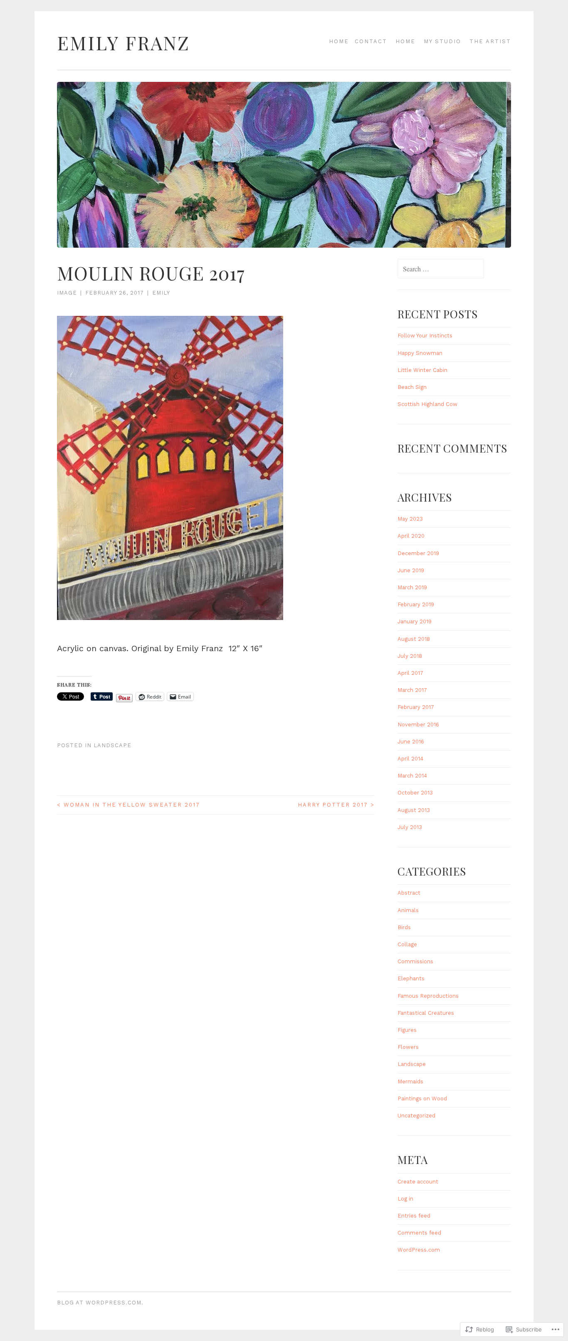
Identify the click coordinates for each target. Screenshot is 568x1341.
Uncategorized (416, 1115)
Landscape (112, 745)
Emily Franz (123, 42)
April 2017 (410, 673)
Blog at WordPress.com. (100, 1302)
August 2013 (414, 810)
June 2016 (411, 741)
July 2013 (410, 827)
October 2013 (415, 793)
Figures (407, 1030)
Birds (404, 927)
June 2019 (411, 570)
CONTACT (371, 41)
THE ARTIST (490, 41)
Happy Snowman (420, 353)
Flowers (408, 1047)
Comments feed (419, 1233)
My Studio (442, 41)
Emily (161, 293)
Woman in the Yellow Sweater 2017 (128, 805)
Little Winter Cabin (422, 370)
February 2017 (416, 707)
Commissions (415, 961)
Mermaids (410, 1081)
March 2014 (412, 776)
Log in (405, 1199)
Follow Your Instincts (425, 335)
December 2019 (418, 553)
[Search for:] (441, 269)
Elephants (411, 978)
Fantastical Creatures (426, 1013)
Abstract (409, 893)
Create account (418, 1182)
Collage (407, 944)
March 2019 (412, 587)
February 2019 (416, 604)
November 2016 (418, 724)
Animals (408, 910)
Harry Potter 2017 (336, 805)
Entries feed (414, 1216)
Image (67, 293)
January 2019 (415, 621)
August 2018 (414, 639)
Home (339, 41)
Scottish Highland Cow (427, 404)
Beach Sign (412, 387)
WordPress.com (419, 1250)
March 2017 (412, 690)
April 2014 (410, 758)
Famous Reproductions (428, 996)
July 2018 (410, 656)
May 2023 (410, 519)
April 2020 (411, 536)
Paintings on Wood (422, 1098)
